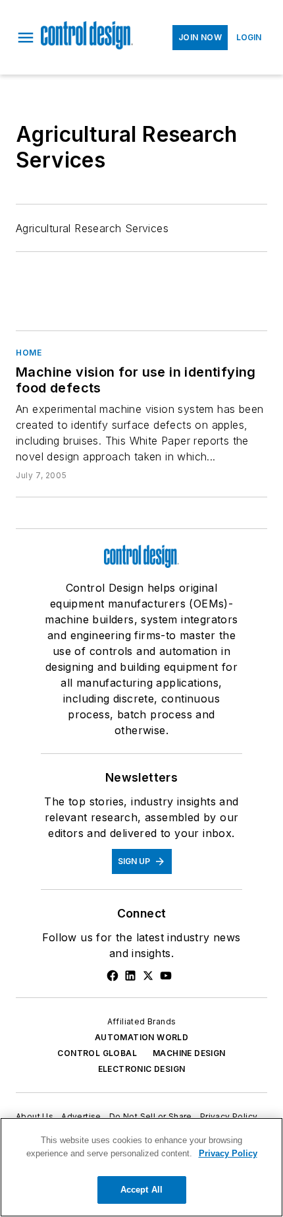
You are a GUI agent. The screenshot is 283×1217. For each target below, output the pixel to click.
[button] (26, 37)
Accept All (141, 1190)
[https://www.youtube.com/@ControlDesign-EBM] (165, 975)
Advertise (81, 1116)
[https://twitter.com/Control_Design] (148, 975)
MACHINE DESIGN (189, 1053)
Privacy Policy (229, 1116)
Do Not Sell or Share (150, 1116)
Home (28, 353)
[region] (141, 1167)
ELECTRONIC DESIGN (142, 1069)
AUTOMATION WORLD (141, 1037)
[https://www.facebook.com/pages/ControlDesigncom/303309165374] (112, 975)
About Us (34, 1116)
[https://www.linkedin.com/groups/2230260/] (130, 975)
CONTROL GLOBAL (97, 1053)
